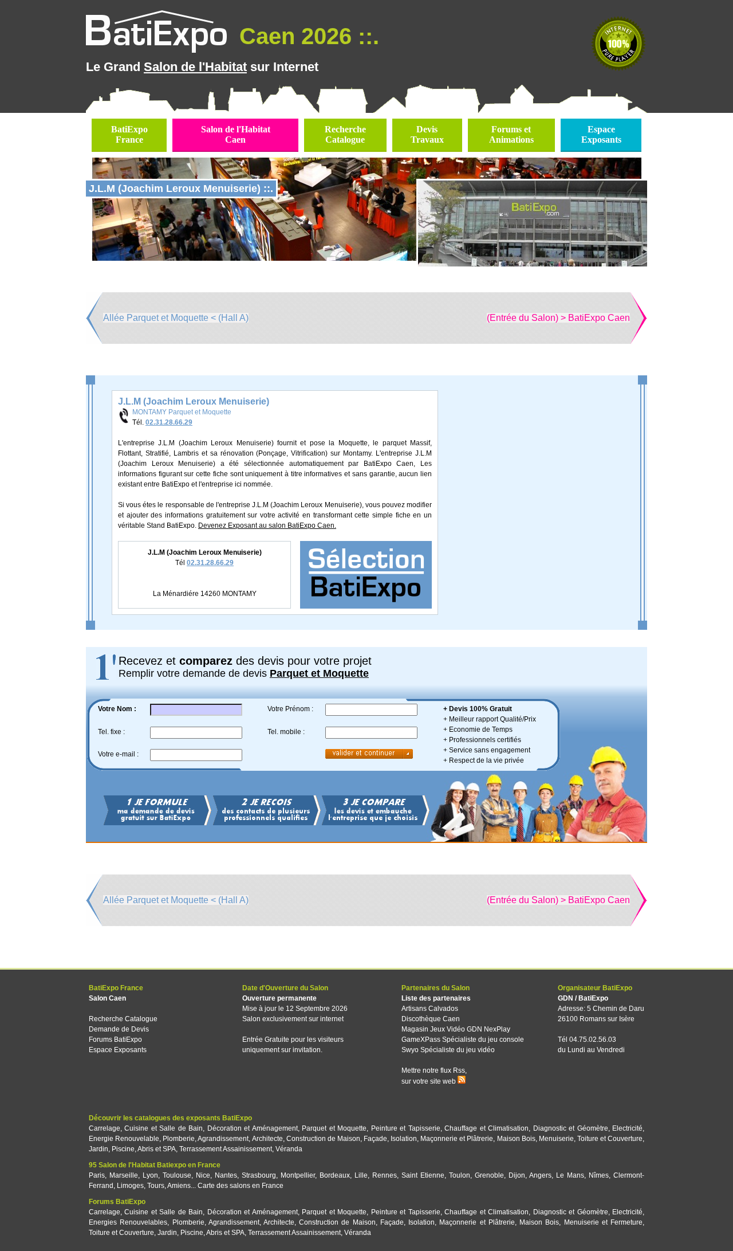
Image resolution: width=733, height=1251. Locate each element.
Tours (155, 1186)
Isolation (404, 1139)
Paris (97, 1175)
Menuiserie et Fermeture (603, 1222)
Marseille (123, 1175)
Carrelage (104, 1128)
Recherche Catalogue (123, 1019)
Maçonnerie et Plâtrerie (456, 1139)
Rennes (384, 1175)
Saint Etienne (422, 1175)
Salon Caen (107, 998)
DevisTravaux (427, 134)
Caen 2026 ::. (306, 36)
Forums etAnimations (511, 134)
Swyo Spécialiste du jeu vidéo (448, 1050)
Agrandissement (223, 1139)
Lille (361, 1175)
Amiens (179, 1186)
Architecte (267, 1139)
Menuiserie (556, 1139)
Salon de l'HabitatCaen (235, 134)
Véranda (288, 1149)
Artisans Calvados (429, 1009)
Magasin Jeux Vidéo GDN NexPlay (455, 1029)
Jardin (98, 1149)
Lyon (150, 1175)
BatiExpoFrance (129, 134)
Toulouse (177, 1175)
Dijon (517, 1175)
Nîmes (599, 1175)
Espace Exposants (118, 1050)
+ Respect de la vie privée (483, 760)
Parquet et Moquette (334, 1128)
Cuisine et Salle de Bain (163, 1128)
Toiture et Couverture (610, 1139)
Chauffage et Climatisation (486, 1128)
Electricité (627, 1128)
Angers (540, 1175)
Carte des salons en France (240, 1186)
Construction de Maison (323, 1139)
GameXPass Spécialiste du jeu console (462, 1040)
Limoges (130, 1186)
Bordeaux (335, 1175)
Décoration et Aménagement (252, 1128)
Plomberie (179, 1139)
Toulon (459, 1175)
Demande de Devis (119, 1029)
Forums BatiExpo (115, 1040)
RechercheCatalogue (345, 134)
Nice (203, 1175)
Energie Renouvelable (124, 1139)
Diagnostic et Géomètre (570, 1128)
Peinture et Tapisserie (405, 1128)
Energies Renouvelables (128, 1222)
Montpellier (298, 1175)
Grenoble (489, 1175)
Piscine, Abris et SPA (144, 1149)
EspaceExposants (601, 134)
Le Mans (570, 1175)
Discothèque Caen (430, 1019)
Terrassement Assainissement (225, 1149)
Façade (375, 1139)
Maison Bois (516, 1139)
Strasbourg (259, 1175)
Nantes (226, 1175)
